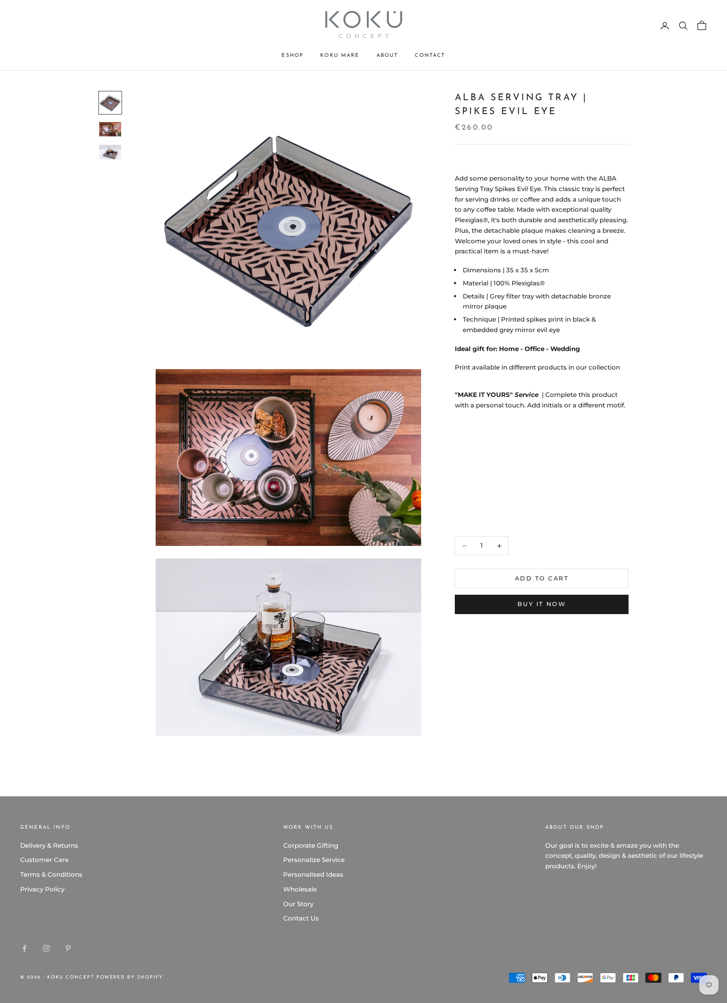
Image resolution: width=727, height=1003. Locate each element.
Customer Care (44, 860)
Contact (430, 55)
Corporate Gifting (310, 845)
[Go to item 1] (110, 102)
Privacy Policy (42, 889)
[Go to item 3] (110, 152)
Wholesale (300, 889)
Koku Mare (339, 55)
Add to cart (542, 578)
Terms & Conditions (51, 874)
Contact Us (301, 918)
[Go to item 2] (110, 129)
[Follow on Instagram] (46, 948)
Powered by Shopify (130, 977)
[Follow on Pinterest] (68, 948)
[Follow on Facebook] (24, 948)
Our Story (298, 904)
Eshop (292, 55)
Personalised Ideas (313, 874)
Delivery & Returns (49, 845)
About (387, 55)
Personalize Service (314, 860)
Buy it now (541, 604)
